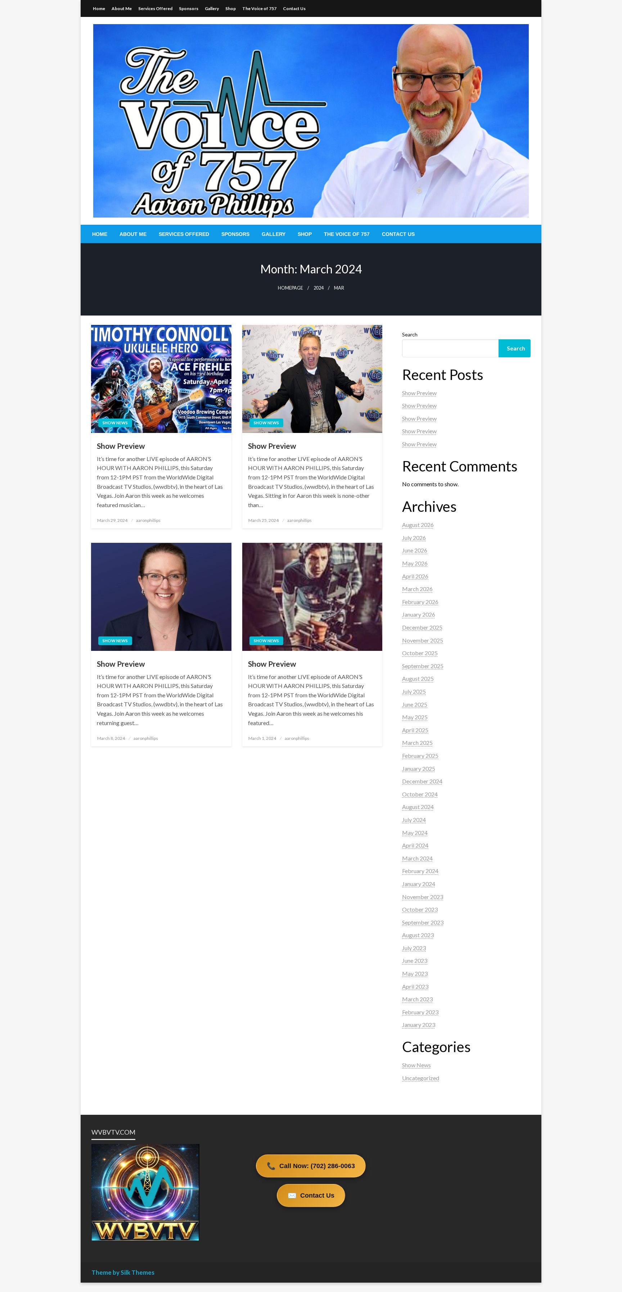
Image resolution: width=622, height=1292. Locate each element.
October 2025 (420, 652)
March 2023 (417, 999)
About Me (122, 8)
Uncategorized (420, 1077)
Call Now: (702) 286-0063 (311, 1166)
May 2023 (415, 973)
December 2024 (422, 781)
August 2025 (418, 678)
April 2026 (415, 576)
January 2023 (418, 1024)
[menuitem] (99, 234)
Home (99, 8)
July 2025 (414, 691)
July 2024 (414, 819)
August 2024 (418, 806)
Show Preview (121, 445)
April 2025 (415, 730)
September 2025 (422, 665)
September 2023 (422, 922)
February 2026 (420, 601)
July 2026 (414, 537)
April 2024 (415, 845)
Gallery (212, 8)
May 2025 (415, 717)
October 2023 (420, 909)
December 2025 (422, 627)
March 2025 (417, 742)
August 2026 (418, 524)
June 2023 (414, 960)
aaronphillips (148, 520)
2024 (319, 288)
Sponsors (188, 8)
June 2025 (414, 704)
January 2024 (418, 883)
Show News (115, 422)
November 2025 (422, 640)
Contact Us (294, 8)
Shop (230, 8)
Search (410, 334)
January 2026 (418, 614)
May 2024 (415, 832)
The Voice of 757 (259, 8)
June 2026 (414, 550)
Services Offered (155, 8)
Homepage (290, 288)
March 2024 (417, 858)
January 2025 (418, 768)
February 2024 (420, 870)
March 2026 (417, 588)
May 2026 (415, 563)
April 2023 (415, 986)
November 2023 (422, 896)
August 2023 (418, 934)
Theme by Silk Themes (122, 1272)
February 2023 (420, 1012)
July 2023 (414, 947)
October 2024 (420, 794)
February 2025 (420, 755)
